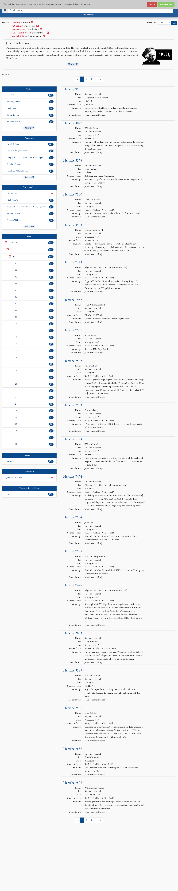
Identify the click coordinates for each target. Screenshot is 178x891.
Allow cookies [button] (166, 4)
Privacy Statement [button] (81, 4)
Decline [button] (152, 4)
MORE (73, 64)
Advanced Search (88, 15)
